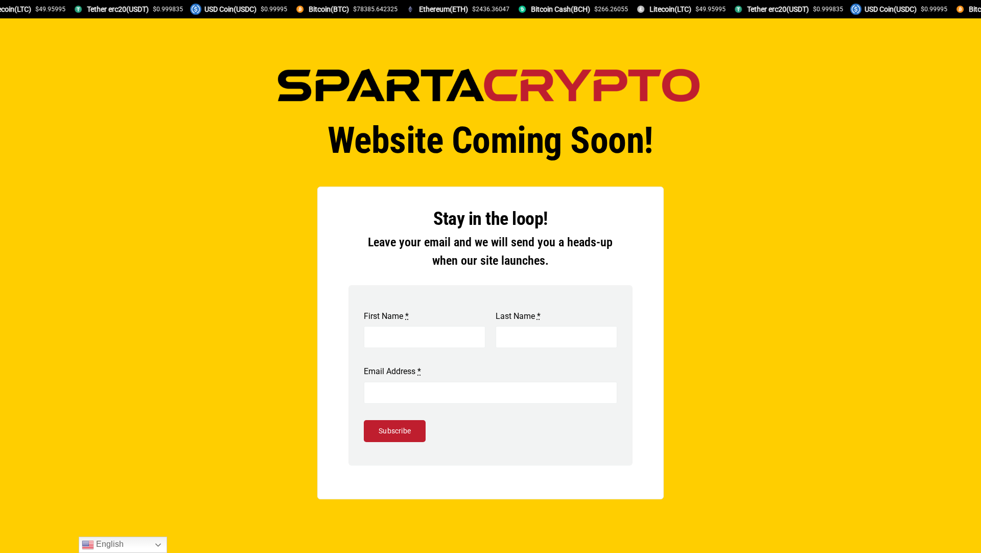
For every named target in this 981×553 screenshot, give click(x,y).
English (109, 544)
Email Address (392, 371)
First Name (386, 316)
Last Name (518, 316)
